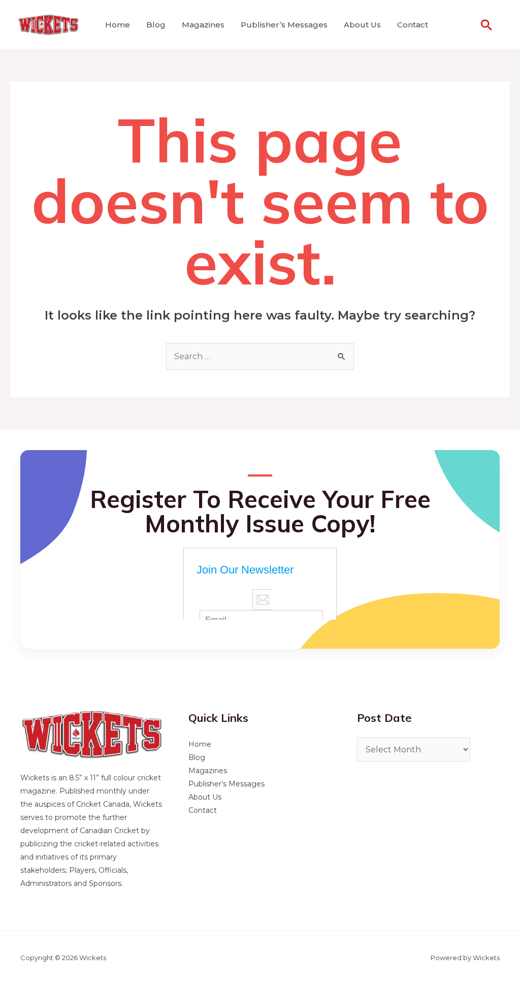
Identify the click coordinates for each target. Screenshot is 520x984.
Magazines (203, 24)
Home (117, 24)
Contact (412, 24)
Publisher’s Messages (284, 24)
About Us (362, 24)
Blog (156, 24)
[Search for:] (260, 356)
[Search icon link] (486, 25)
